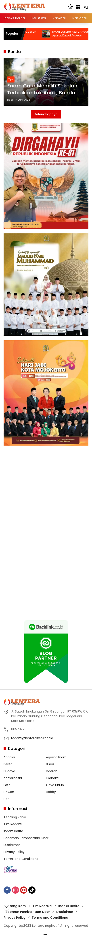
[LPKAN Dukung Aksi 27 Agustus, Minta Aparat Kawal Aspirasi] (25, 34)
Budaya (9, 771)
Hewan (9, 792)
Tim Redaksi (13, 824)
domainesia (13, 778)
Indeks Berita (13, 831)
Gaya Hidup (55, 785)
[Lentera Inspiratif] (24, 6)
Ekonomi (52, 778)
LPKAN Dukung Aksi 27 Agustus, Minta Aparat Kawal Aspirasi (56, 33)
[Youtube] (23, 890)
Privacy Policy (14, 852)
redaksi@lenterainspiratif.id (32, 738)
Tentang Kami (15, 817)
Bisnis (50, 764)
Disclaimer (12, 845)
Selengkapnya (46, 114)
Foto (7, 785)
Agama (9, 757)
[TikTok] (32, 890)
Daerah (51, 771)
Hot (6, 799)
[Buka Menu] (78, 6)
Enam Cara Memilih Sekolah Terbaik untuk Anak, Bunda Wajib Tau (42, 89)
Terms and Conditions (21, 859)
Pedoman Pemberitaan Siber (26, 838)
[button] (70, 6)
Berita (8, 764)
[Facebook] (7, 890)
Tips (10, 79)
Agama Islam (56, 757)
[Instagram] (15, 890)
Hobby (51, 792)
